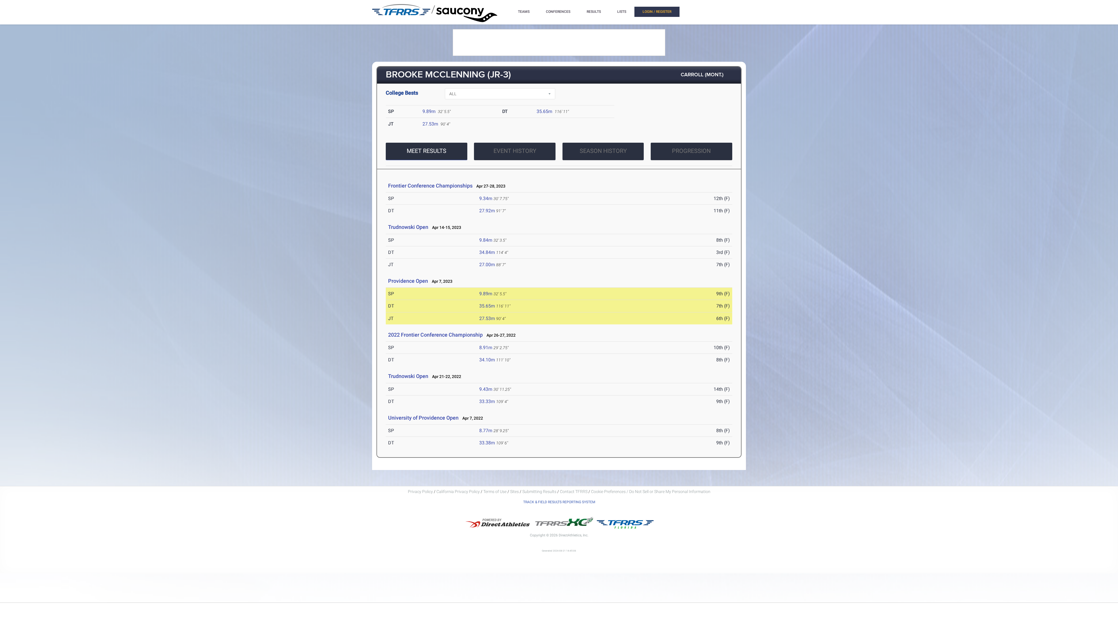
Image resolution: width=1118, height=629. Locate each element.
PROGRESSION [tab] (691, 150)
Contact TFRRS (574, 491)
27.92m (487, 210)
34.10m (487, 360)
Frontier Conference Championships (430, 186)
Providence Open (408, 281)
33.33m (487, 401)
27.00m (487, 264)
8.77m (485, 430)
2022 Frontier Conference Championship (435, 335)
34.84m (487, 252)
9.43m (485, 389)
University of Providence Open (423, 418)
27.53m (430, 124)
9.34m (485, 198)
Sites (514, 491)
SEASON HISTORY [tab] (603, 150)
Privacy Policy (420, 491)
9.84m (485, 240)
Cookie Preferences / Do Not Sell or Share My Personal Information (650, 491)
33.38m (487, 443)
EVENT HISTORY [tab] (514, 150)
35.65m (544, 111)
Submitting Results (539, 491)
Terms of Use (495, 491)
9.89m (429, 111)
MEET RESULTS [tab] (426, 150)
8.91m (485, 347)
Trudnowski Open (408, 227)
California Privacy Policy (458, 491)
